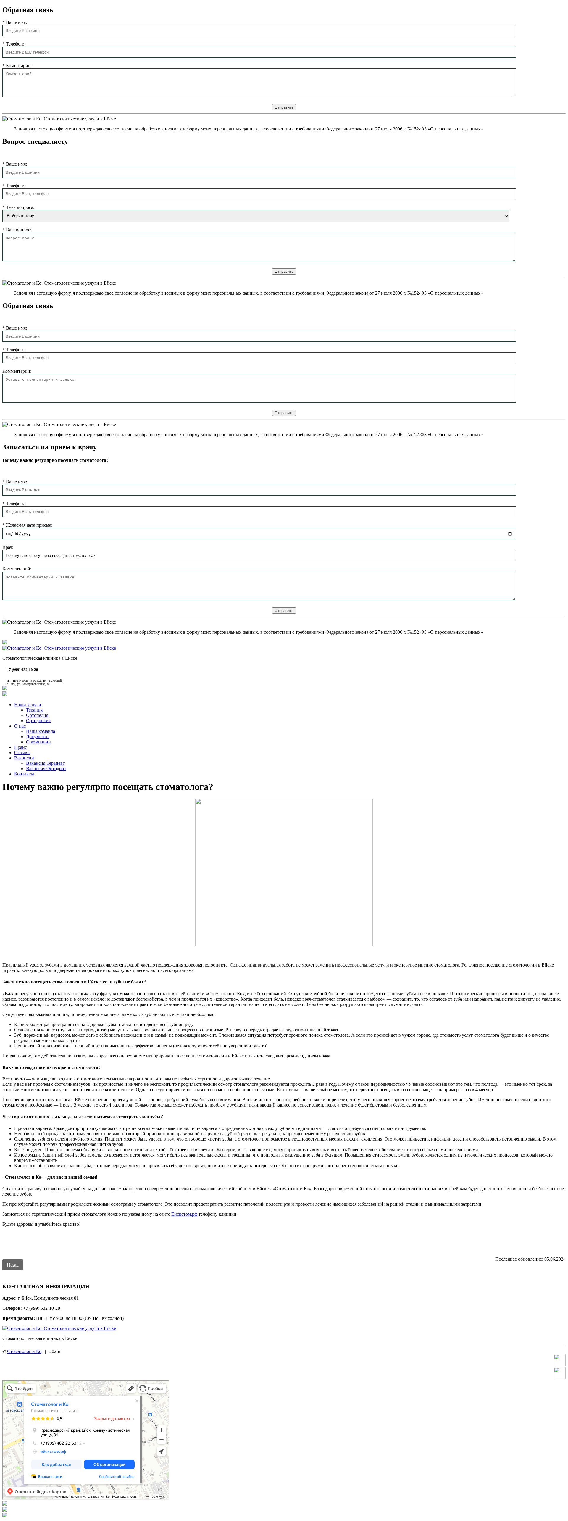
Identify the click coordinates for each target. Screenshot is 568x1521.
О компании (38, 741)
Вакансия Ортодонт (46, 768)
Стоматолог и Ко (24, 1351)
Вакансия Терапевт (45, 763)
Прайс (20, 747)
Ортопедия (37, 715)
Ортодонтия (38, 720)
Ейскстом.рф (184, 1214)
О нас (20, 725)
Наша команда (40, 731)
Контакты (24, 773)
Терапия (34, 709)
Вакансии (24, 757)
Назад (13, 1264)
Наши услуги (27, 704)
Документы (37, 736)
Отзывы (22, 752)
